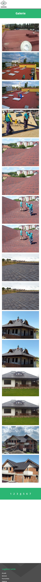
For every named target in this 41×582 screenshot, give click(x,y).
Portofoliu (5, 579)
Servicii (4, 576)
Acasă (4, 573)
